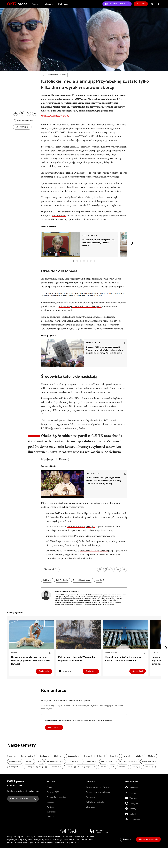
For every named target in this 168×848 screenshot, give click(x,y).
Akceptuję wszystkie (148, 839)
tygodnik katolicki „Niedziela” (70, 173)
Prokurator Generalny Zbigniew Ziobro (94, 536)
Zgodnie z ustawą (83, 321)
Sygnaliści (51, 812)
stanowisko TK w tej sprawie (94, 551)
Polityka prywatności (95, 802)
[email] (118, 569)
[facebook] (105, 569)
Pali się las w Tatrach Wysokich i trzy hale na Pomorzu (76, 659)
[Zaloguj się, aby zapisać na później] (50, 653)
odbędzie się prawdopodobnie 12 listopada (80, 306)
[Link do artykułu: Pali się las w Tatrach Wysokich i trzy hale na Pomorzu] (78, 634)
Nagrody (50, 802)
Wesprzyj (141, 4)
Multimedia (63, 4)
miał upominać (59, 215)
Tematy (35, 4)
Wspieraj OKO (53, 792)
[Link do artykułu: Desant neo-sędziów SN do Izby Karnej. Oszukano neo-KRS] (125, 634)
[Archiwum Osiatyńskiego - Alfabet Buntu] (69, 831)
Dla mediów (91, 807)
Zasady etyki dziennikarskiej (98, 792)
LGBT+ (155, 652)
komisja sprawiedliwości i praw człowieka (81, 513)
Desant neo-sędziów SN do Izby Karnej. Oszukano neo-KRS (123, 659)
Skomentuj (21, 127)
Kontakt (50, 807)
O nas (49, 787)
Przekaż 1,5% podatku (56, 797)
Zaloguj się (53, 727)
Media (14, 652)
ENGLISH (51, 817)
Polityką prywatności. (43, 839)
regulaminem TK (73, 283)
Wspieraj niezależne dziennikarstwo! (23, 791)
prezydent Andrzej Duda (71, 541)
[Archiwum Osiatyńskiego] (99, 831)
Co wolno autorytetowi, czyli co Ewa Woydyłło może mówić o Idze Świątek (30, 661)
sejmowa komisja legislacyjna (81, 526)
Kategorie (48, 4)
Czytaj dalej (44, 671)
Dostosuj (127, 839)
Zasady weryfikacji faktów (97, 787)
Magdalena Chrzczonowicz (67, 591)
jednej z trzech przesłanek (64, 151)
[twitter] (112, 569)
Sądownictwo (111, 652)
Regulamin (90, 797)
